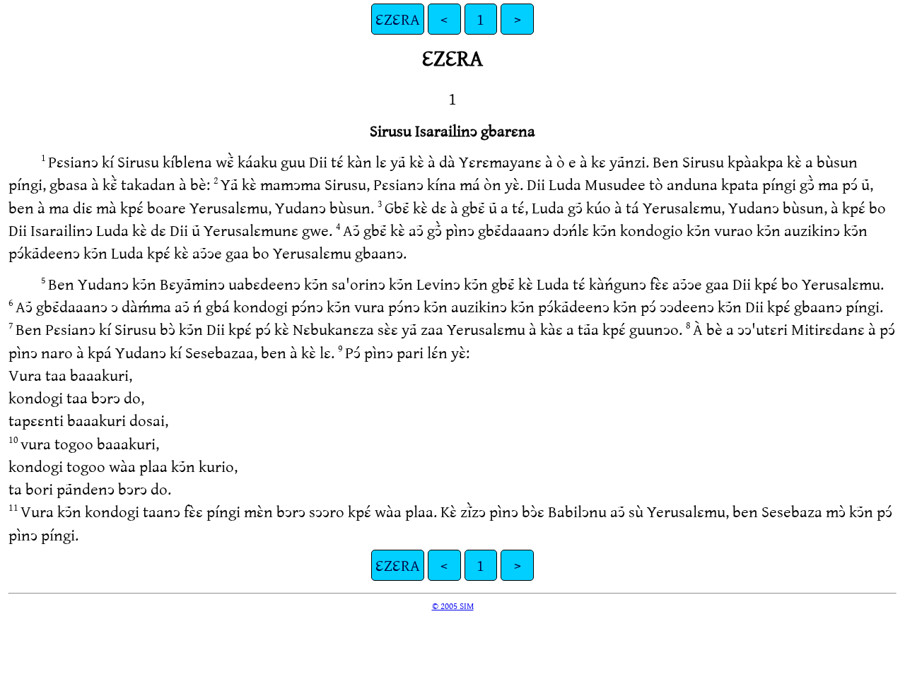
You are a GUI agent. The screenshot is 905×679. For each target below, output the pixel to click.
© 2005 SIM (453, 605)
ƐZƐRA (397, 18)
